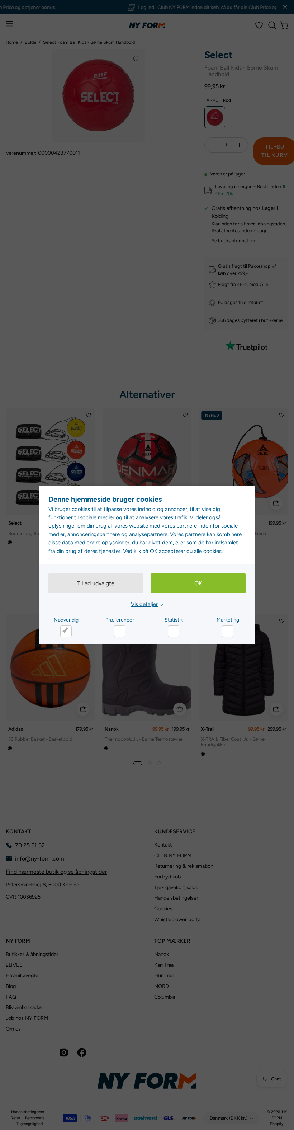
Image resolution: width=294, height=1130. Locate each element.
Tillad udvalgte (95, 583)
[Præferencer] (119, 631)
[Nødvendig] (66, 631)
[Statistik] (173, 631)
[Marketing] (227, 631)
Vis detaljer (144, 604)
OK (198, 583)
